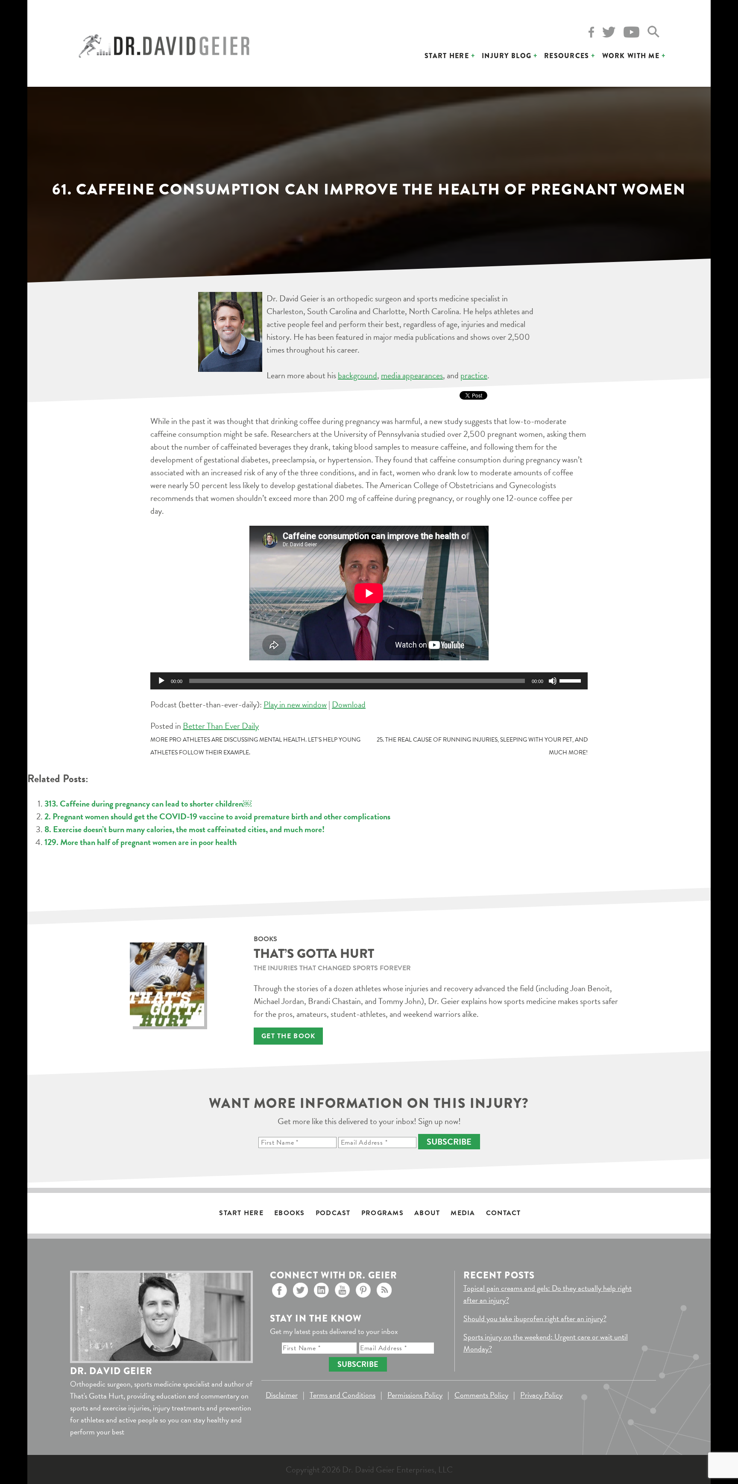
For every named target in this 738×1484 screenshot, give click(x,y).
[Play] (161, 681)
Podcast (333, 1213)
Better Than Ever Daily (221, 725)
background (357, 375)
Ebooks (289, 1213)
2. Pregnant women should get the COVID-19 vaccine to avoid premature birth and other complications (217, 816)
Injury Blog (506, 56)
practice (473, 375)
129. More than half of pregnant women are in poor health (140, 842)
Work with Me (630, 56)
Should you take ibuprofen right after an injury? (534, 1318)
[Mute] (552, 681)
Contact (503, 1213)
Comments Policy (481, 1395)
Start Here (447, 56)
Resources (566, 56)
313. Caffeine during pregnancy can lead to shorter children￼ (148, 803)
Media (463, 1213)
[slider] (571, 680)
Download (349, 704)
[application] (369, 680)
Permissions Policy (414, 1395)
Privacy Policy (541, 1395)
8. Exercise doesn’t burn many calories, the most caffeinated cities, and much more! (184, 829)
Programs (382, 1213)
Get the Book (288, 1036)
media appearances (412, 375)
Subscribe (449, 1141)
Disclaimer (282, 1395)
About (427, 1213)
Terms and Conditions (342, 1395)
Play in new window (295, 704)
